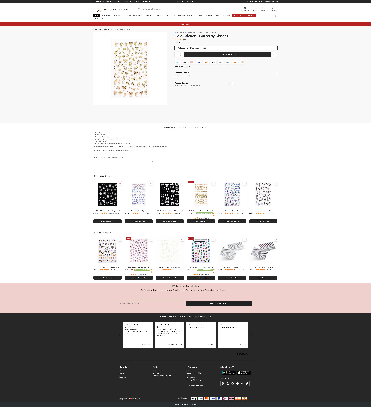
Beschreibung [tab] (169, 127)
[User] (227, 383)
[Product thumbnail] (184, 103)
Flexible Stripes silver (232, 267)
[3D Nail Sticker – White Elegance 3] (107, 194)
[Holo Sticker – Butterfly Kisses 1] (139, 194)
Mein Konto (245, 10)
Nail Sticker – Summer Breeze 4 (201, 267)
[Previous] (229, 83)
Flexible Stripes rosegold (263, 267)
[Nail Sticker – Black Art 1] (263, 194)
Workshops (269, 1)
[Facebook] (222, 383)
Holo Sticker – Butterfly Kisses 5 (201, 211)
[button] (275, 15)
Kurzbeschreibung (181, 72)
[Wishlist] (120, 183)
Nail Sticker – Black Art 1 (263, 211)
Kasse (255, 10)
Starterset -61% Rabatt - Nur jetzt (185, 404)
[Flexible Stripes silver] (232, 250)
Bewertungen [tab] (200, 127)
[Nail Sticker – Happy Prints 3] (232, 194)
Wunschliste (273, 10)
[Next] (233, 83)
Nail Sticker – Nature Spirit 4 (138, 267)
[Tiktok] (247, 383)
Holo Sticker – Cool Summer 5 (107, 267)
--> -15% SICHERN (219, 303)
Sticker (106, 29)
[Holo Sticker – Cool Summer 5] (107, 250)
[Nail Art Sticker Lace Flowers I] (170, 250)
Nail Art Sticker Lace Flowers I (170, 267)
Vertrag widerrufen (196, 386)
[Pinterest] (237, 383)
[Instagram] (232, 383)
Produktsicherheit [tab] (185, 127)
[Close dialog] (369, 404)
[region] (185, 335)
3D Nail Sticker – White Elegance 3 (107, 211)
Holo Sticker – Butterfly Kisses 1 (138, 211)
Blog (276, 1)
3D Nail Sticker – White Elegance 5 (170, 211)
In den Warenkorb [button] (107, 221)
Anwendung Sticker (182, 76)
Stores (263, 10)
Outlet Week (185, 24)
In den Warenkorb (227, 54)
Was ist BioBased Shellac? (255, 1)
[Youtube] (242, 383)
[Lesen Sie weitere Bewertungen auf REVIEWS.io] (242, 354)
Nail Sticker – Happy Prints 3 (232, 211)
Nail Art (100, 29)
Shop (95, 29)
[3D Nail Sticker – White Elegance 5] (170, 194)
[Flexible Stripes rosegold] (263, 250)
